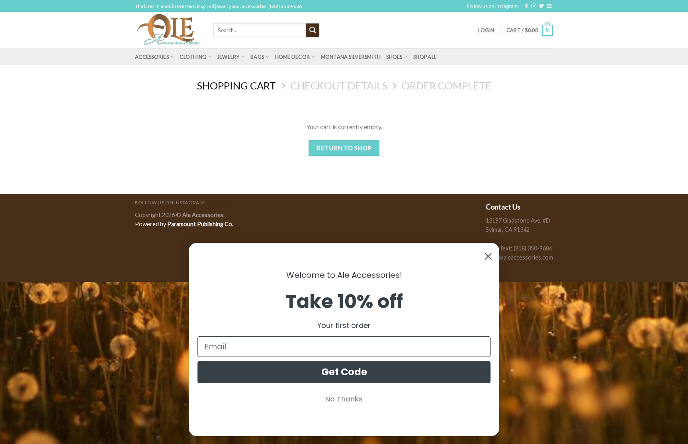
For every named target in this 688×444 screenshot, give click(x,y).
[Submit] (312, 30)
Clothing (193, 57)
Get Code (344, 371)
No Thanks (344, 399)
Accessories (152, 57)
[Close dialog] (488, 256)
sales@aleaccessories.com (519, 257)
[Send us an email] (549, 6)
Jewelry (228, 57)
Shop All (424, 57)
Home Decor (292, 57)
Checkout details (338, 85)
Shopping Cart (236, 85)
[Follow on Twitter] (541, 6)
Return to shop (344, 147)
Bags (257, 57)
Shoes (394, 57)
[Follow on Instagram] (534, 6)
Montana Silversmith (351, 57)
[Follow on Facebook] (526, 6)
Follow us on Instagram (492, 6)
